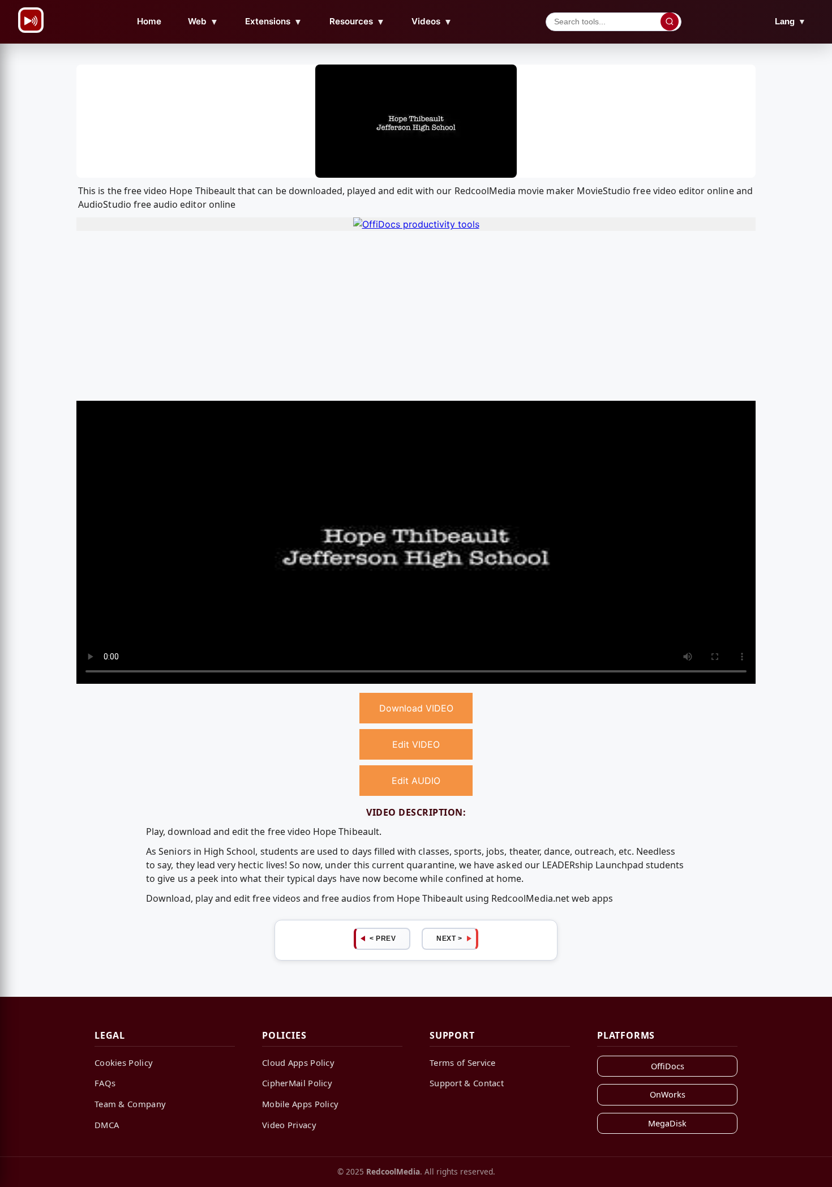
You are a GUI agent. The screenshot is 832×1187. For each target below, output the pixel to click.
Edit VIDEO (416, 744)
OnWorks (667, 1094)
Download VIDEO (416, 708)
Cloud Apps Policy (298, 1062)
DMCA (107, 1124)
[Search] (670, 21)
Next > (449, 938)
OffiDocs (667, 1066)
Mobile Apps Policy (300, 1103)
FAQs (105, 1083)
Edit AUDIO (416, 780)
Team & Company (130, 1103)
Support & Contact (467, 1083)
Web (203, 21)
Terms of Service (463, 1062)
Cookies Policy (124, 1062)
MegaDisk (667, 1123)
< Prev (383, 938)
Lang (790, 21)
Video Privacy (289, 1124)
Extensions (273, 21)
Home (149, 21)
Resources (357, 21)
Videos (431, 21)
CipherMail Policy (297, 1083)
